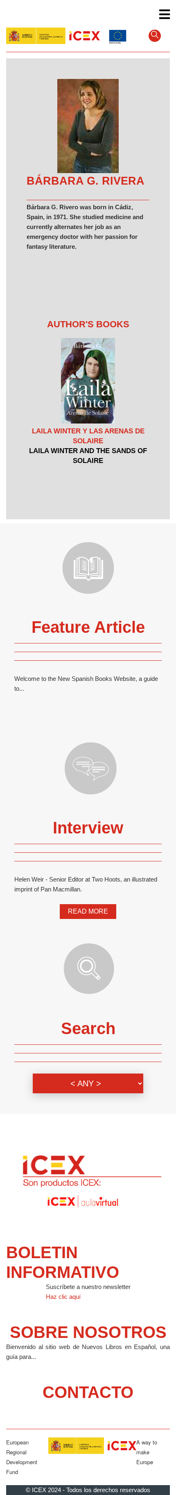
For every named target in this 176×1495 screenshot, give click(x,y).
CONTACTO (88, 1392)
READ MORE (88, 911)
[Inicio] (53, 35)
